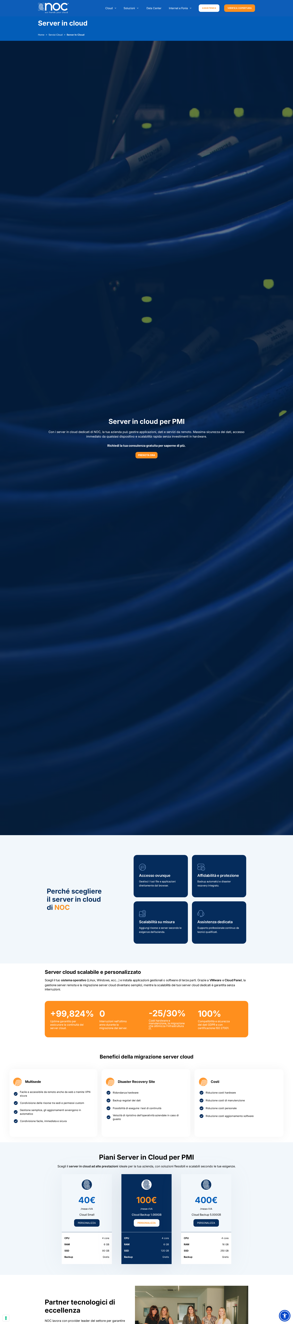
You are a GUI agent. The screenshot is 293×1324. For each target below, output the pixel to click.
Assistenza (209, 8)
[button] (111, 8)
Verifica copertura (240, 8)
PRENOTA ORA (146, 455)
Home (41, 34)
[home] (53, 8)
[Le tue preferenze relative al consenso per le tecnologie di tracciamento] (6, 1318)
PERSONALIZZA (87, 1222)
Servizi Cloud (55, 34)
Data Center (153, 8)
